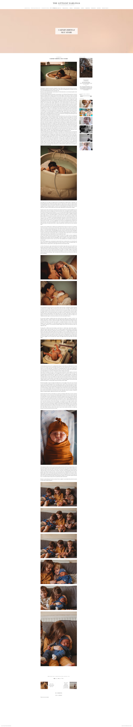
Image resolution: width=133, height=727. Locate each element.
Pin (62, 678)
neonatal (66, 676)
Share (56, 678)
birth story (52, 676)
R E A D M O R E (86, 89)
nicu (69, 676)
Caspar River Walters (59, 676)
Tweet (60, 678)
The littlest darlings (66, 3)
